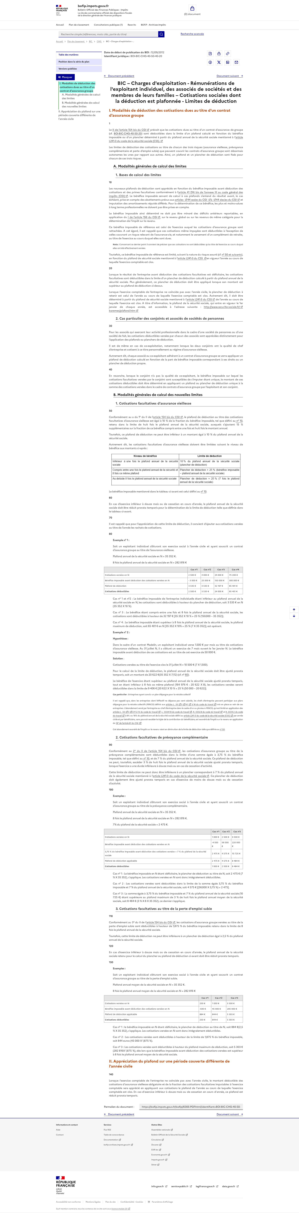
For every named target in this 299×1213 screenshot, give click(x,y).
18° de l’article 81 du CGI (127, 723)
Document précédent (120, 76)
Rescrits (132, 24)
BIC (91, 41)
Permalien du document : (119, 1107)
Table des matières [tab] (68, 54)
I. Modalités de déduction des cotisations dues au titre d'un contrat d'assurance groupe (77, 87)
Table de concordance (114, 1134)
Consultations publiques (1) (108, 24)
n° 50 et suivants (232, 254)
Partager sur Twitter (219, 62)
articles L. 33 (172, 704)
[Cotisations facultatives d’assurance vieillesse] (176, 470)
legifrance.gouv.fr (205, 1186)
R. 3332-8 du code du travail (206, 711)
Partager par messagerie (236, 62)
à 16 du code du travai (202, 704)
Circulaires (156, 1139)
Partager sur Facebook (210, 62)
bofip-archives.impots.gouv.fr (117, 1144)
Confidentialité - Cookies (132, 1202)
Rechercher (161, 34)
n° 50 (222, 729)
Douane (155, 1144)
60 (186, 675)
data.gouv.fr (229, 1186)
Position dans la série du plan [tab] (74, 61)
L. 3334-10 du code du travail (175, 711)
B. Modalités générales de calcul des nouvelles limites (81, 104)
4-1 (186, 704)
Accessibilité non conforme (68, 1202)
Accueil (60, 24)
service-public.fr (180, 1186)
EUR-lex (154, 1149)
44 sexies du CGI (197, 200)
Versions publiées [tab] (68, 68)
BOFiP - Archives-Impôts (153, 24)
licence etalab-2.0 (119, 1208)
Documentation (111, 1139)
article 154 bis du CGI (166, 417)
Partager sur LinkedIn (228, 62)
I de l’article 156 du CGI (142, 217)
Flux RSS (107, 1129)
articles (179, 200)
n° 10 (239, 421)
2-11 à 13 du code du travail (145, 711)
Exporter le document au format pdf (210, 53)
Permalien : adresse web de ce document (228, 53)
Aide (58, 1129)
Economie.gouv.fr (159, 1154)
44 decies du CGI (226, 200)
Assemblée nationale (160, 1129)
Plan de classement (79, 24)
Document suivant (228, 76)
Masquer (67, 77)
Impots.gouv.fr (157, 1159)
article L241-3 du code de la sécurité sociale (179, 776)
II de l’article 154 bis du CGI (129, 130)
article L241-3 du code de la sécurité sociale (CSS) (207, 715)
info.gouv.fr (157, 1186)
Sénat (154, 1164)
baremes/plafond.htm (122, 310)
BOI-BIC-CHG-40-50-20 (128, 133)
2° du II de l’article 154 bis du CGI (155, 751)
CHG (99, 41)
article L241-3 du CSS (190, 258)
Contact (60, 1134)
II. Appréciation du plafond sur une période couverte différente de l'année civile (79, 115)
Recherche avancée (192, 34)
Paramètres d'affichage (162, 1202)
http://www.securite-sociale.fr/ (222, 307)
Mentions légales (93, 1202)
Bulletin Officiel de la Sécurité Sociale (168, 1134)
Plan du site (110, 1202)
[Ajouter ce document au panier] (219, 53)
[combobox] (108, 34)
